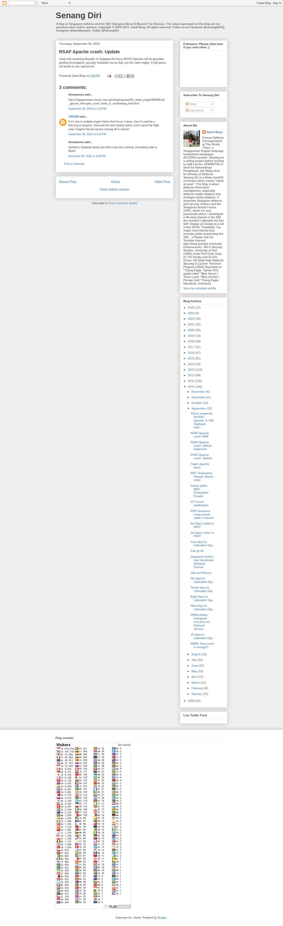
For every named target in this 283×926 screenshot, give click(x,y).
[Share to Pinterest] (132, 76)
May (194, 671)
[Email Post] (109, 75)
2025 (191, 307)
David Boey (214, 132)
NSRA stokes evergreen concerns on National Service (200, 621)
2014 (191, 364)
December (198, 391)
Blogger (162, 917)
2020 (191, 330)
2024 (191, 313)
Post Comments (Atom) (123, 203)
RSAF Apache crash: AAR (200, 434)
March (196, 682)
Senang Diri (79, 15)
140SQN (73, 116)
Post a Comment (74, 163)
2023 (191, 318)
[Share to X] (124, 76)
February (197, 688)
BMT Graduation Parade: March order (202, 476)
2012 (191, 375)
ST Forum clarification (199, 503)
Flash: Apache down (200, 465)
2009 (191, 700)
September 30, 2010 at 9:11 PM (87, 134)
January (197, 693)
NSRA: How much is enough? (202, 645)
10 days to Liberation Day (202, 636)
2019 (191, 335)
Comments (195, 110)
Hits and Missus (201, 572)
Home (115, 182)
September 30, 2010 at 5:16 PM (87, 108)
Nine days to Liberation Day (202, 607)
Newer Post (67, 182)
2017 (191, 347)
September (199, 408)
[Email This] (117, 76)
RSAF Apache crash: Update (201, 456)
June (195, 665)
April (194, 676)
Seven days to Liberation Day (202, 589)
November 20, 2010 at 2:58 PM (87, 156)
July (194, 659)
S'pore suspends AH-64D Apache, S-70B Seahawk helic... (202, 420)
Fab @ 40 (197, 551)
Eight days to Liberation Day (202, 598)
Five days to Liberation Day (202, 543)
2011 (191, 381)
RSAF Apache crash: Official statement (201, 446)
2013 (191, 369)
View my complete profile (199, 288)
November (198, 397)
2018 (191, 341)
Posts (192, 104)
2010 (191, 386)
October (197, 402)
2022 (191, 324)
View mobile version (114, 189)
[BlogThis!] (121, 76)
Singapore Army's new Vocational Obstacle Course (202, 562)
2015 (191, 358)
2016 (191, 352)
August (196, 654)
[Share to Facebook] (128, 76)
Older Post (162, 182)
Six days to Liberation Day (202, 580)
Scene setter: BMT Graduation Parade (199, 491)
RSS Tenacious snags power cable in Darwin (202, 514)
